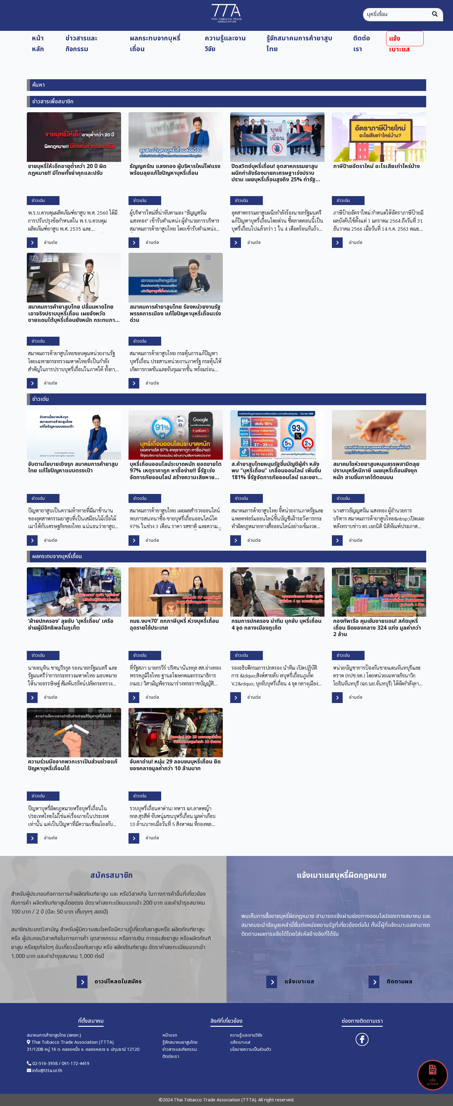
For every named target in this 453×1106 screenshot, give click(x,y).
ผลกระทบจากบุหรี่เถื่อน (155, 43)
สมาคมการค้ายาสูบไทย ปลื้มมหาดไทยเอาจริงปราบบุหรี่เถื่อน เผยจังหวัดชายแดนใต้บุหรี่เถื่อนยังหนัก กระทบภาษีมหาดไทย (73, 313)
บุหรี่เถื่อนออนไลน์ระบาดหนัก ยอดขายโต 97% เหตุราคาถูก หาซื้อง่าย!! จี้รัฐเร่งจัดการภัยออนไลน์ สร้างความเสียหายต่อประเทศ (176, 470)
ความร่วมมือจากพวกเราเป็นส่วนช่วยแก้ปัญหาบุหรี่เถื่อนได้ (72, 765)
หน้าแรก (169, 1035)
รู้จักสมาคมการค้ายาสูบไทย (300, 43)
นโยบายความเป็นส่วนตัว (250, 1049)
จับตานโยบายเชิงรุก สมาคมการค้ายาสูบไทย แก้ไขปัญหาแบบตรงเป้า (73, 467)
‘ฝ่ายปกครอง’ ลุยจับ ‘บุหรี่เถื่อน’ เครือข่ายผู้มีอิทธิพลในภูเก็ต (70, 624)
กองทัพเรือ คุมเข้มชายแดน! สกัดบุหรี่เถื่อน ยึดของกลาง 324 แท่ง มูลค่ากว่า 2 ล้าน (377, 627)
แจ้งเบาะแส (399, 40)
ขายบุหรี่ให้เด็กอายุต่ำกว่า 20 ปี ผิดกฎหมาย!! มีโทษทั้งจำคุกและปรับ (67, 169)
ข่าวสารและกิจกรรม (81, 43)
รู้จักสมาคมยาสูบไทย (180, 1042)
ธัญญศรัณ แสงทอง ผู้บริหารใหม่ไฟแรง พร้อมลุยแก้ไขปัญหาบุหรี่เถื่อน (175, 169)
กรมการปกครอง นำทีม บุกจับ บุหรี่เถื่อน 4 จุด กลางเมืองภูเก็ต (276, 624)
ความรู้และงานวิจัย (225, 43)
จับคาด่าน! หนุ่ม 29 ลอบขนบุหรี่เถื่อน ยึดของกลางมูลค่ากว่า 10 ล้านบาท (175, 765)
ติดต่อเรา (361, 43)
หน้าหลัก (38, 43)
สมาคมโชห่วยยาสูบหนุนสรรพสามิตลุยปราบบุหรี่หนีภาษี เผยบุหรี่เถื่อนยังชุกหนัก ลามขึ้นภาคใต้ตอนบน (376, 470)
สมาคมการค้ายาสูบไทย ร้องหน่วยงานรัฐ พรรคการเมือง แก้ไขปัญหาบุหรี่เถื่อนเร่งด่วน (175, 313)
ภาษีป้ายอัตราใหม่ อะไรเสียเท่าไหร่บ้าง (376, 166)
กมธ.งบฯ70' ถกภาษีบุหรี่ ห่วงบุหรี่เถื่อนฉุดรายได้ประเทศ (174, 624)
